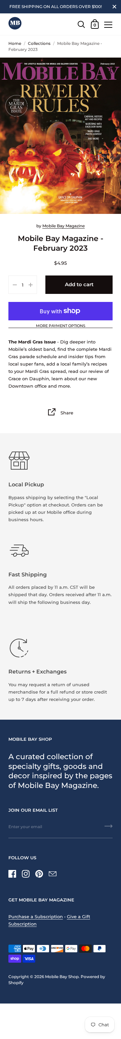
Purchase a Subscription (35, 916)
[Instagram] (25, 873)
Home (14, 43)
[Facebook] (12, 873)
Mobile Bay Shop (62, 976)
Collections (39, 43)
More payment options (60, 326)
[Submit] (109, 828)
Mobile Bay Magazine (63, 225)
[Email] (52, 873)
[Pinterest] (39, 873)
